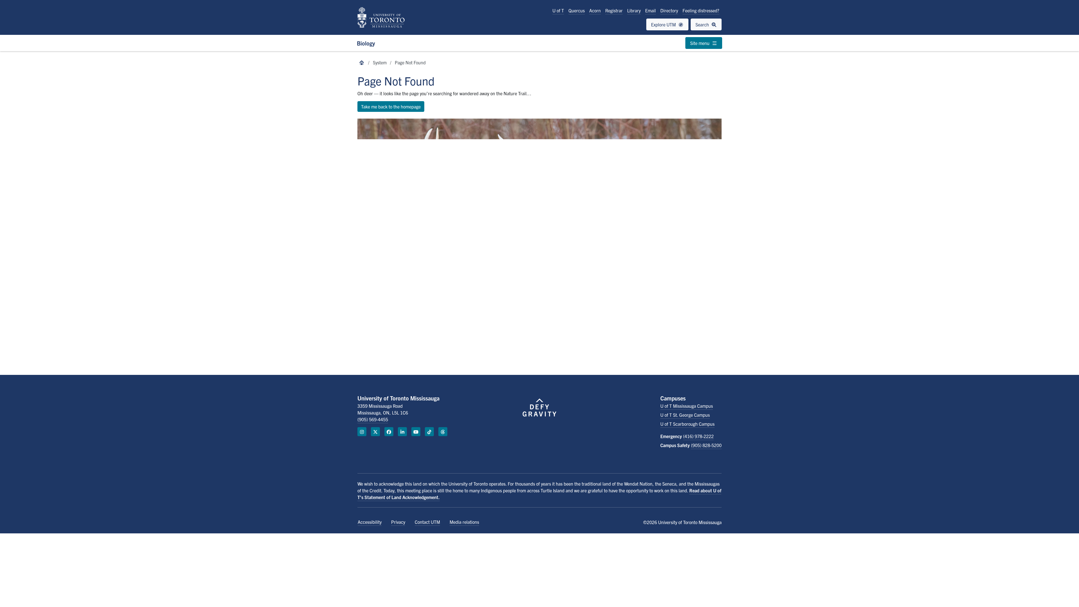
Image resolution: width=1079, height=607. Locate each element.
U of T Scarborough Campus (687, 424)
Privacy (398, 522)
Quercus (576, 10)
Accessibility (370, 522)
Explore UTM (664, 24)
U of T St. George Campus (685, 415)
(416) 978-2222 (698, 436)
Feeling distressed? (701, 10)
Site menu (700, 43)
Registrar (614, 10)
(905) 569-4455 (372, 419)
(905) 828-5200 (706, 445)
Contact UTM (427, 522)
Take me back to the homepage (391, 106)
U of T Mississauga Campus (686, 406)
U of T (558, 10)
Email (650, 10)
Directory (669, 10)
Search (702, 24)
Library (634, 10)
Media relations (464, 522)
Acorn (595, 10)
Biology (366, 43)
